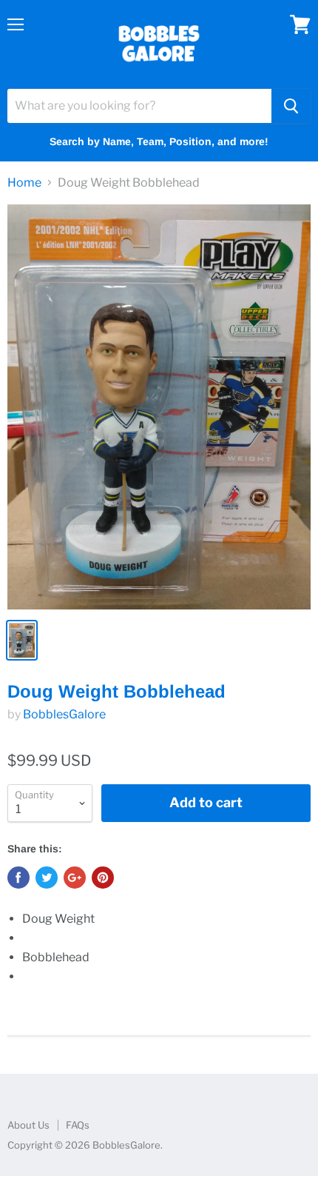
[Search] (291, 106)
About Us (28, 1125)
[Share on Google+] (75, 877)
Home (24, 183)
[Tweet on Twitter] (46, 877)
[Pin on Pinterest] (103, 877)
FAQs (77, 1125)
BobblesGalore (64, 714)
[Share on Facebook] (18, 877)
